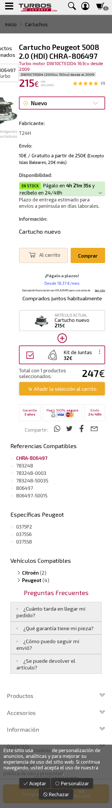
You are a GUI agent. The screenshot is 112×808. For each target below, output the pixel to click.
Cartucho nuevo (40, 231)
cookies (42, 750)
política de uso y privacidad (33, 773)
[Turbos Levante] (37, 7)
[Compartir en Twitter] (70, 428)
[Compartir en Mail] (94, 428)
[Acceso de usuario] (85, 7)
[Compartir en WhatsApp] (58, 428)
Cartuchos (36, 24)
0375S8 (24, 541)
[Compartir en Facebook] (83, 428)
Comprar (88, 255)
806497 (24, 488)
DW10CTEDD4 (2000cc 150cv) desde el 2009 (57, 74)
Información (23, 729)
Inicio (11, 24)
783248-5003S (32, 480)
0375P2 (24, 526)
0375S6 (24, 534)
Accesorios (21, 712)
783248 (24, 465)
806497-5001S (31, 495)
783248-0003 (31, 473)
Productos (20, 695)
